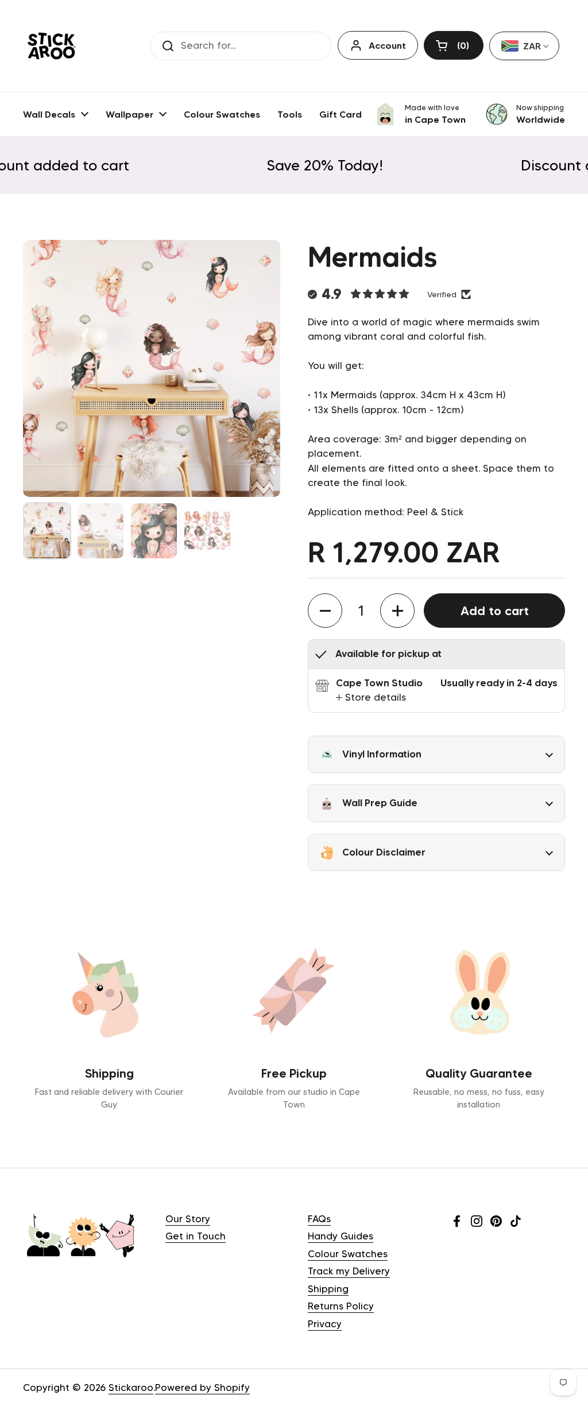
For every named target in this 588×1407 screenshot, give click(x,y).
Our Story (187, 1219)
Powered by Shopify (202, 1387)
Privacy (325, 1324)
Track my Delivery (349, 1271)
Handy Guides (340, 1236)
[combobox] (524, 46)
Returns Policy (341, 1306)
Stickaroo (131, 1387)
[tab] (371, 697)
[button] (453, 45)
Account (387, 45)
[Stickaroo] (51, 46)
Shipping (328, 1289)
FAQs (319, 1219)
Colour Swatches (348, 1254)
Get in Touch (195, 1236)
